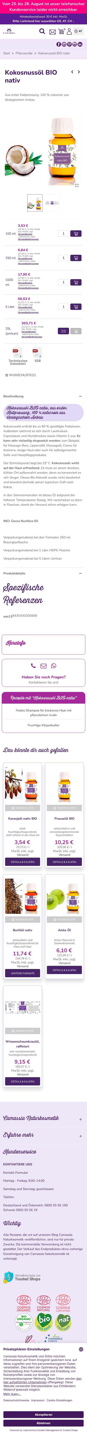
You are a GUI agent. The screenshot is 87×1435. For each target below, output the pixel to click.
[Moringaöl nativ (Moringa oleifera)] (72, 72)
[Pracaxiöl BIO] (64, 784)
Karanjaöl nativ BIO (22, 818)
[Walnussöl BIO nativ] (79, 72)
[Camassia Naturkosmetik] (10, 31)
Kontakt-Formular (15, 1172)
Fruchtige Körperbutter (43, 725)
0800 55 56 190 (56, 1205)
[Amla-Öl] (64, 896)
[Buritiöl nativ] (22, 896)
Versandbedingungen (28, 239)
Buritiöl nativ (22, 930)
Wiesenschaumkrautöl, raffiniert (22, 1044)
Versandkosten (25, 234)
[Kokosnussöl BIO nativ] (77, 185)
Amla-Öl (64, 930)
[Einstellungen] (69, 31)
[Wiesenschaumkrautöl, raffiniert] (22, 1007)
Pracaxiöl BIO (64, 818)
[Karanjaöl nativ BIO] (22, 784)
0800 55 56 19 (26, 1210)
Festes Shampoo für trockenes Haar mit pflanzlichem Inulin (43, 712)
